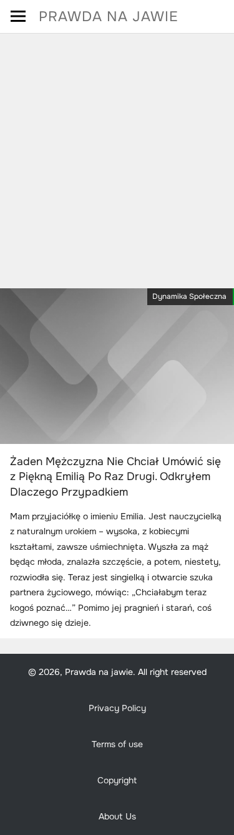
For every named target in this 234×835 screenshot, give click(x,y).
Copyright (117, 780)
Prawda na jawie (108, 16)
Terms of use (117, 744)
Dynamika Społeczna (189, 296)
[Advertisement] (117, 156)
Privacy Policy (117, 708)
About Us (117, 816)
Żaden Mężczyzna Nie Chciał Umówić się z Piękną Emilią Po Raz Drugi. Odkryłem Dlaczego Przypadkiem (115, 477)
